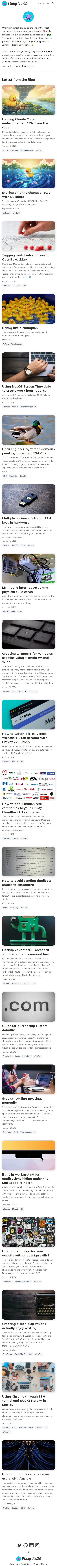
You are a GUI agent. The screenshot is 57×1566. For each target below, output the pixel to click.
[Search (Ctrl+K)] (53, 4)
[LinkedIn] (31, 1545)
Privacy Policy (40, 1564)
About (41, 3)
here (33, 66)
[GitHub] (25, 1545)
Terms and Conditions (20, 1564)
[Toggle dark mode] (48, 4)
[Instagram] (37, 1545)
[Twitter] (19, 1545)
